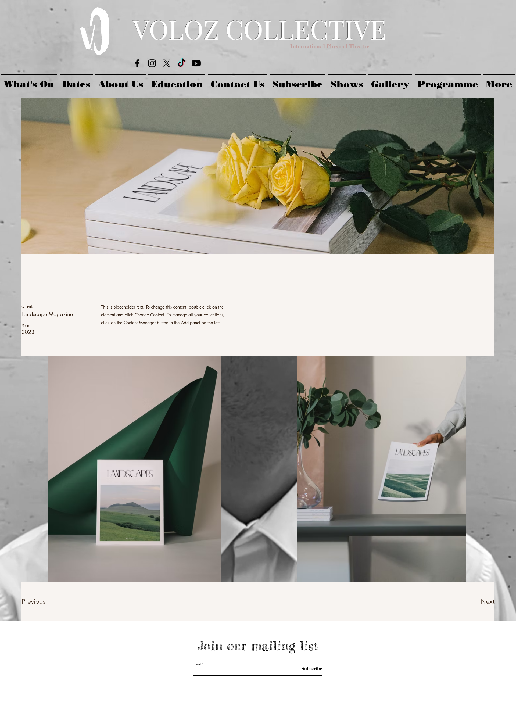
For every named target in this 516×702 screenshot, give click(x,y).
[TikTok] (181, 63)
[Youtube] (196, 63)
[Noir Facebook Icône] (137, 63)
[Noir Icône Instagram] (152, 63)
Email (197, 663)
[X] (167, 63)
